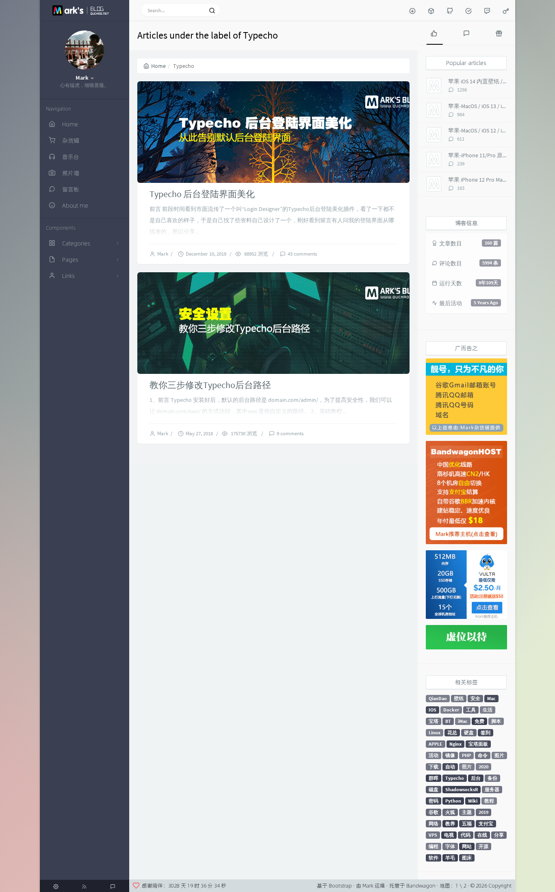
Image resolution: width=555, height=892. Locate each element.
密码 (433, 801)
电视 (449, 835)
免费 (479, 721)
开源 (483, 846)
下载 (433, 767)
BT (448, 721)
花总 (452, 732)
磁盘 (433, 789)
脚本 (496, 721)
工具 (471, 710)
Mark (164, 253)
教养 (450, 823)
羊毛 (450, 858)
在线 (482, 835)
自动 (450, 767)
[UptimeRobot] (468, 10)
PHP (466, 755)
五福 (467, 823)
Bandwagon (421, 885)
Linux (434, 732)
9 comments (290, 433)
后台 (476, 778)
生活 (487, 710)
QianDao (438, 698)
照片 (467, 767)
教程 (489, 801)
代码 (465, 835)
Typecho (454, 778)
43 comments (302, 253)
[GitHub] (449, 10)
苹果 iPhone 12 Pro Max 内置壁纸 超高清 (497, 179)
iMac (463, 721)
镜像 (450, 755)
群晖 (433, 778)
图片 (499, 755)
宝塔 (433, 721)
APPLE (435, 744)
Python (453, 801)
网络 (433, 823)
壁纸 (459, 698)
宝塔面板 (478, 744)
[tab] (434, 32)
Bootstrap (340, 885)
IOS (432, 710)
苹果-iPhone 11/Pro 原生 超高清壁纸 (493, 155)
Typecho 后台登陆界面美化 (202, 194)
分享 (499, 835)
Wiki (472, 801)
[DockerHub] (431, 10)
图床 (467, 858)
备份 (492, 778)
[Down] (412, 10)
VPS (433, 835)
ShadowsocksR (461, 789)
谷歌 (433, 812)
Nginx (455, 744)
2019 (483, 812)
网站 (467, 846)
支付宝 (486, 823)
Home (158, 65)
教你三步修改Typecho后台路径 (210, 385)
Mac (491, 698)
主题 (467, 812)
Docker (451, 710)
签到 (485, 732)
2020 (483, 767)
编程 (433, 846)
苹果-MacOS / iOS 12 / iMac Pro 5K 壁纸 (494, 130)
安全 (475, 698)
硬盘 (469, 732)
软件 (433, 858)
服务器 (492, 789)
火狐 (450, 812)
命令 (483, 755)
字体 (450, 846)
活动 (433, 755)
